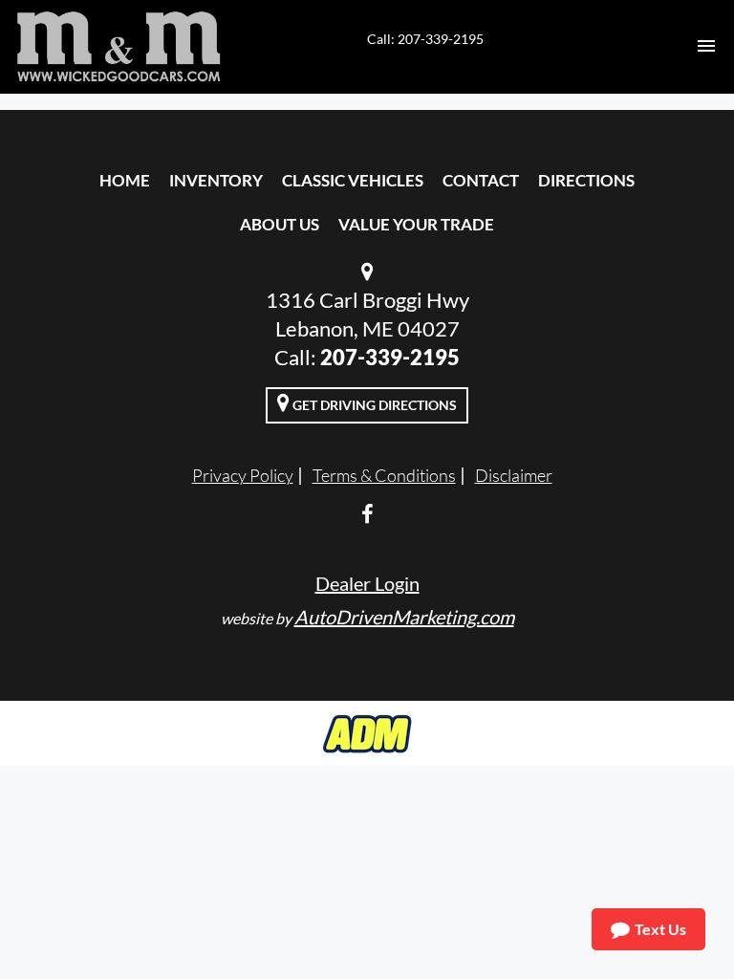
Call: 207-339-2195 (425, 39)
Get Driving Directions (373, 405)
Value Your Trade (416, 224)
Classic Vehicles (352, 180)
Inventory (216, 180)
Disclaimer (513, 475)
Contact (481, 180)
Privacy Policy (242, 475)
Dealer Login (367, 583)
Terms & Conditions (384, 475)
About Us (279, 224)
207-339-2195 (390, 357)
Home (124, 180)
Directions (586, 180)
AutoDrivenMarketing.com (404, 616)
